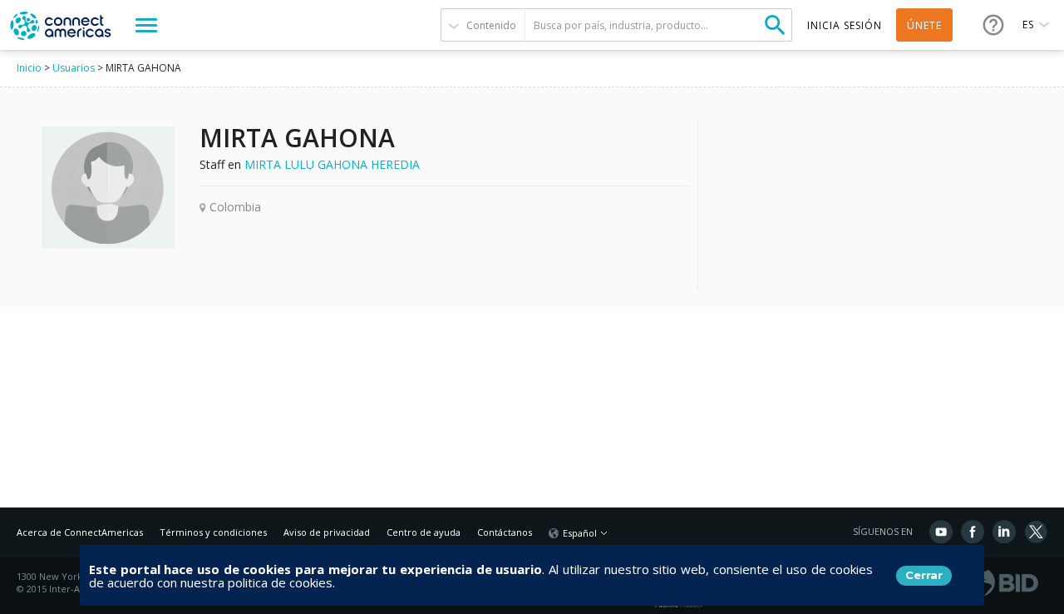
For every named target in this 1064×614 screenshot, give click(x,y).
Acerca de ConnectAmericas (80, 532)
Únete (924, 25)
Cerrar (924, 575)
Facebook (972, 531)
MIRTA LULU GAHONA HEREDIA (332, 164)
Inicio (29, 68)
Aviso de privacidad (326, 532)
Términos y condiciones (213, 532)
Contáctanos (504, 532)
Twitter (1035, 531)
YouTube (941, 531)
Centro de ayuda (424, 532)
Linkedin (1004, 531)
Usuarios (73, 68)
